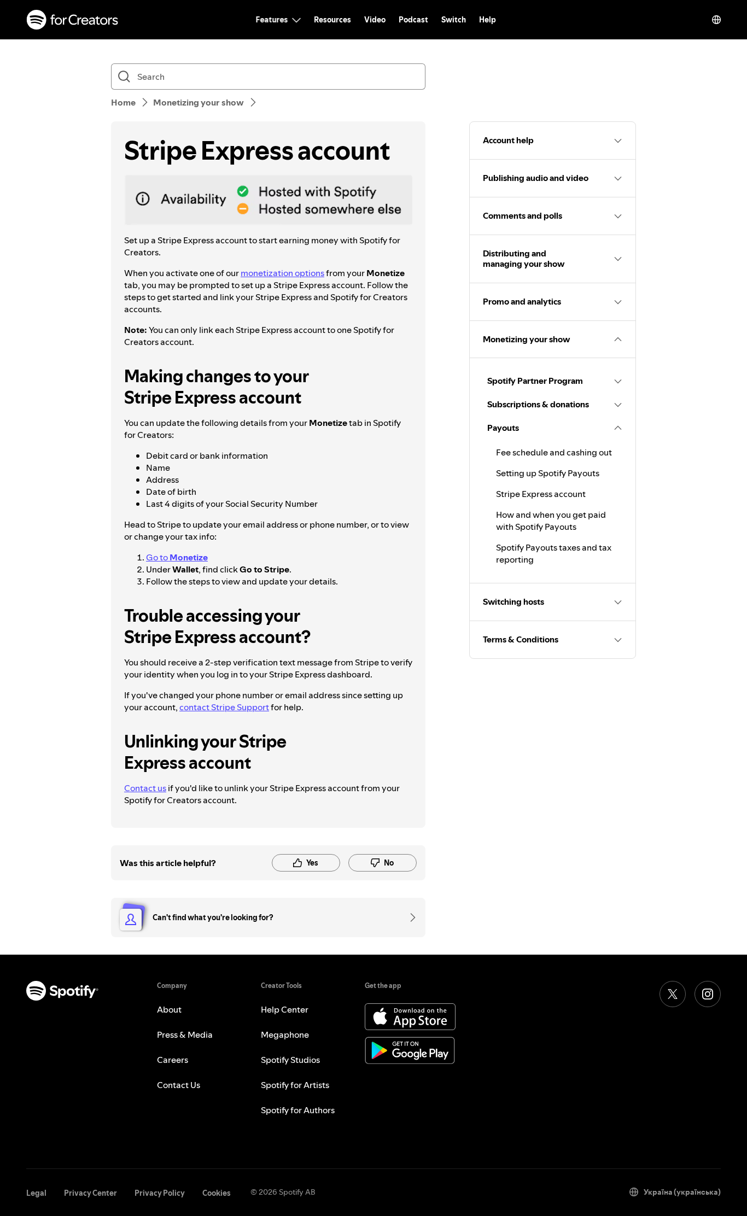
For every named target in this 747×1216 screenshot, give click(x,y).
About (169, 1009)
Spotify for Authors (298, 1110)
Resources (332, 19)
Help (487, 19)
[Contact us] (409, 917)
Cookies (216, 1193)
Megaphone (285, 1034)
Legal (36, 1193)
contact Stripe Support (224, 707)
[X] (673, 994)
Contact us (145, 788)
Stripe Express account (541, 494)
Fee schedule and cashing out (554, 452)
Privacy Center (90, 1193)
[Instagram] (708, 994)
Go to (177, 557)
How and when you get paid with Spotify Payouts (551, 520)
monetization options (282, 273)
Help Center (284, 1009)
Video (375, 19)
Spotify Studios (290, 1060)
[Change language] (716, 19)
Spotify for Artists (295, 1085)
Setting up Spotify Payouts (547, 473)
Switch (453, 19)
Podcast (413, 19)
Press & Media (185, 1034)
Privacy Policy (160, 1193)
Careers (172, 1060)
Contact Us (178, 1085)
